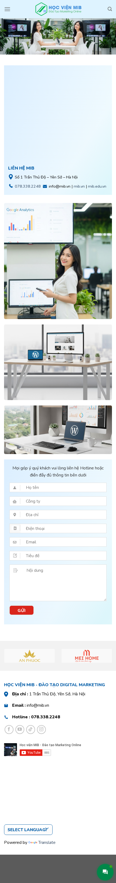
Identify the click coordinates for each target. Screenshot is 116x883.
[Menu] (7, 9)
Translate (47, 842)
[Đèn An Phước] (29, 656)
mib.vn (79, 186)
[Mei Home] (87, 656)
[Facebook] (9, 729)
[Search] (110, 9)
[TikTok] (30, 729)
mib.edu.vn (97, 186)
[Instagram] (41, 729)
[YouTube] (19, 729)
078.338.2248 (28, 186)
